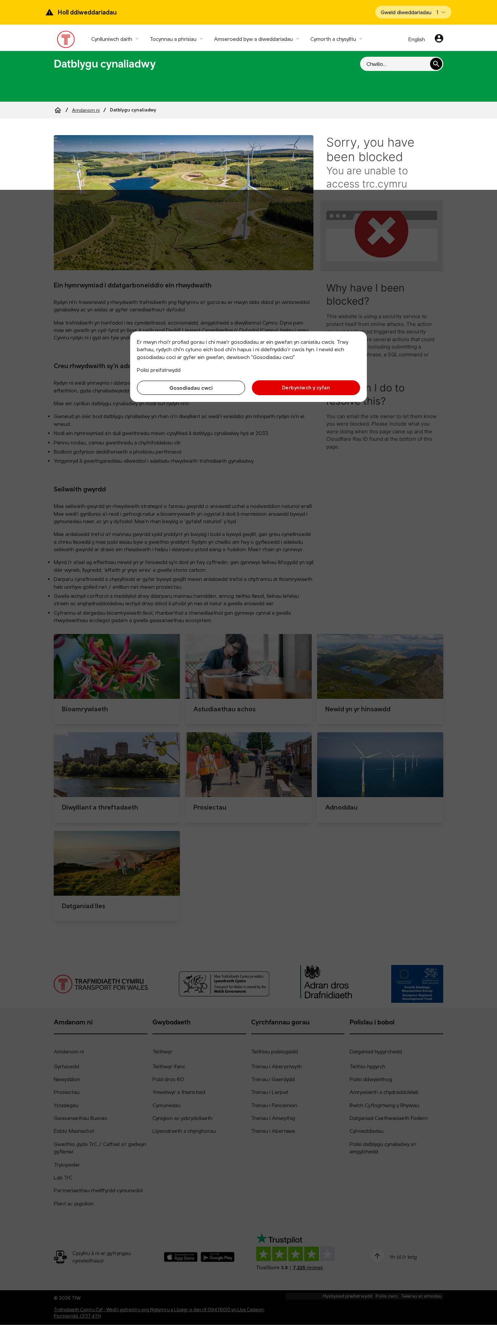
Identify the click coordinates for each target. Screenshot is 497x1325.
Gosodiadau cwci (191, 388)
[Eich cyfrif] (439, 39)
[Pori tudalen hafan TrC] (66, 41)
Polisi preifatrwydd (159, 370)
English (416, 39)
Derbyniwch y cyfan (306, 387)
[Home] (58, 110)
